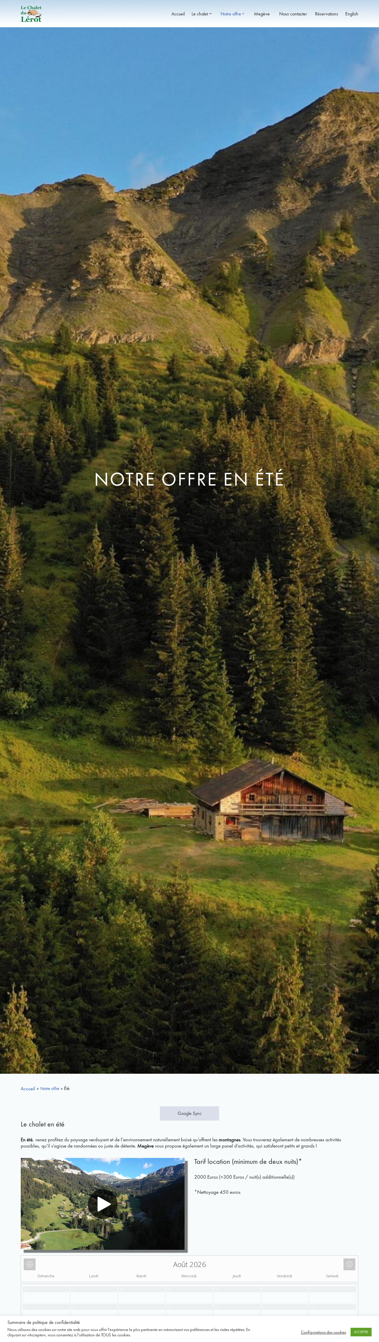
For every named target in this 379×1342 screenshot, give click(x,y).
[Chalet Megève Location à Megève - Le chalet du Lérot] (31, 13)
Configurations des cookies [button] (323, 1332)
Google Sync (190, 1113)
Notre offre (49, 1089)
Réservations (324, 14)
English (350, 14)
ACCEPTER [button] (361, 1332)
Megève (260, 14)
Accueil (176, 14)
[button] (210, 13)
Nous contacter (290, 14)
